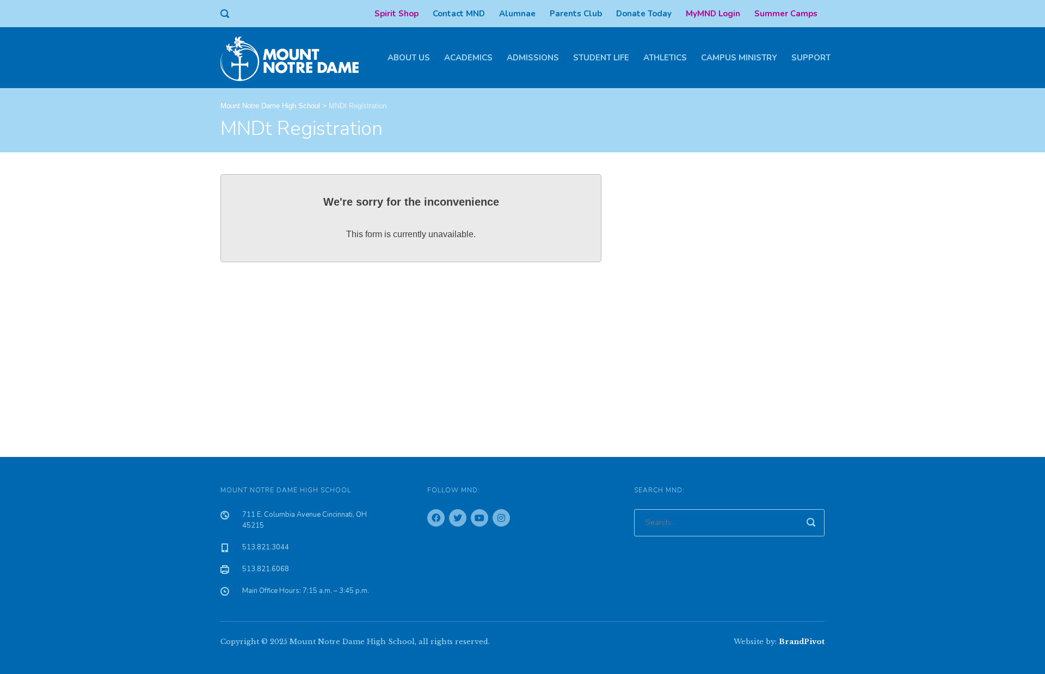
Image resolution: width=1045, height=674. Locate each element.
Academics (468, 57)
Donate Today (644, 13)
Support (811, 57)
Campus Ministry (739, 57)
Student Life (601, 57)
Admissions (533, 57)
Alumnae (517, 13)
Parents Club (576, 13)
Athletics (665, 57)
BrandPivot (802, 641)
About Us (409, 57)
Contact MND (459, 13)
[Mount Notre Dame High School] (295, 57)
